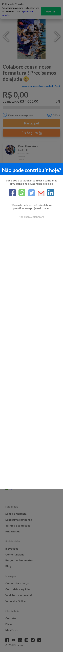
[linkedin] (49, 193)
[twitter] (30, 193)
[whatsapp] (20, 193)
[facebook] (12, 193)
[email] (40, 194)
